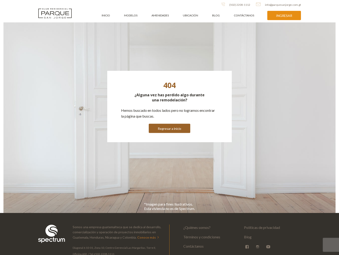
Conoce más (147, 237)
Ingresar (284, 16)
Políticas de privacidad (262, 227)
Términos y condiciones (201, 237)
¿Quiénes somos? (197, 227)
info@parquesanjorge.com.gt (283, 4)
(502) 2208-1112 (239, 4)
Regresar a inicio (169, 128)
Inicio (106, 15)
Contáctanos (244, 15)
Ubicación (190, 15)
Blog (216, 15)
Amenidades (160, 15)
